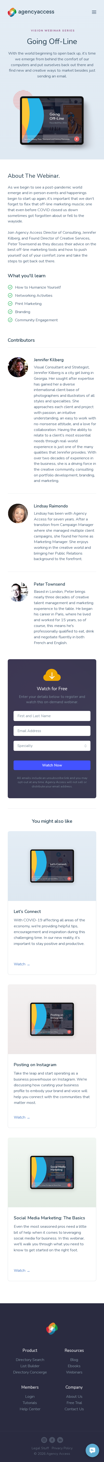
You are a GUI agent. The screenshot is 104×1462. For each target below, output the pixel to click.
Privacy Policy (62, 1448)
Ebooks (74, 1366)
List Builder (29, 1366)
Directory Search (30, 1359)
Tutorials (30, 1402)
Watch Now (52, 765)
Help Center (30, 1409)
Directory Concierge (30, 1372)
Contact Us (74, 1409)
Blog (74, 1359)
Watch (22, 964)
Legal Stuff (40, 1448)
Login (30, 1396)
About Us (74, 1396)
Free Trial (74, 1402)
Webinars (74, 1372)
